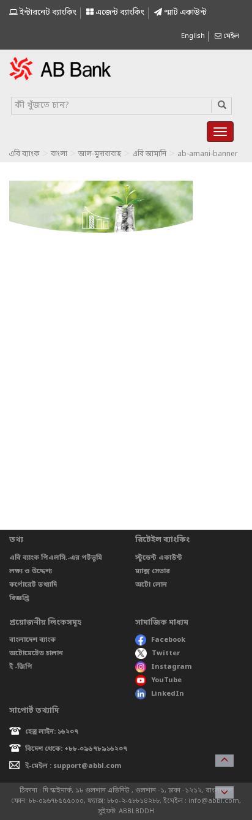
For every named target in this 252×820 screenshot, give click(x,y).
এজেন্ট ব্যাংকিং (119, 12)
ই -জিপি (20, 667)
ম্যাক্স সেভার (152, 571)
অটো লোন (151, 585)
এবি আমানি (149, 154)
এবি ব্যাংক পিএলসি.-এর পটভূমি (55, 558)
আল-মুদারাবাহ (99, 154)
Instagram (171, 667)
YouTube (166, 680)
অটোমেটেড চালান (36, 653)
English (193, 36)
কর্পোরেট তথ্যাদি (33, 585)
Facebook (168, 640)
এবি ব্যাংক (24, 154)
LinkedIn (167, 694)
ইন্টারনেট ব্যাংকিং (47, 12)
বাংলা (59, 154)
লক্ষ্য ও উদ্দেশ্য (30, 571)
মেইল (230, 36)
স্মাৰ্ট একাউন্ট (184, 12)
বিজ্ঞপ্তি (19, 598)
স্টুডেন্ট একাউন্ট (158, 558)
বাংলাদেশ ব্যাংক (32, 640)
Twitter (166, 653)
